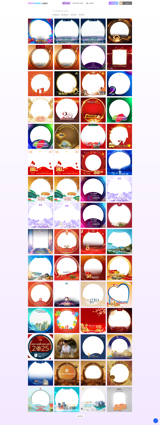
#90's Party (73, 14)
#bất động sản (64, 14)
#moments (81, 14)
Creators (91, 3)
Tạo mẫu (113, 3)
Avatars (67, 3)
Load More (80, 416)
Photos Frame (79, 3)
